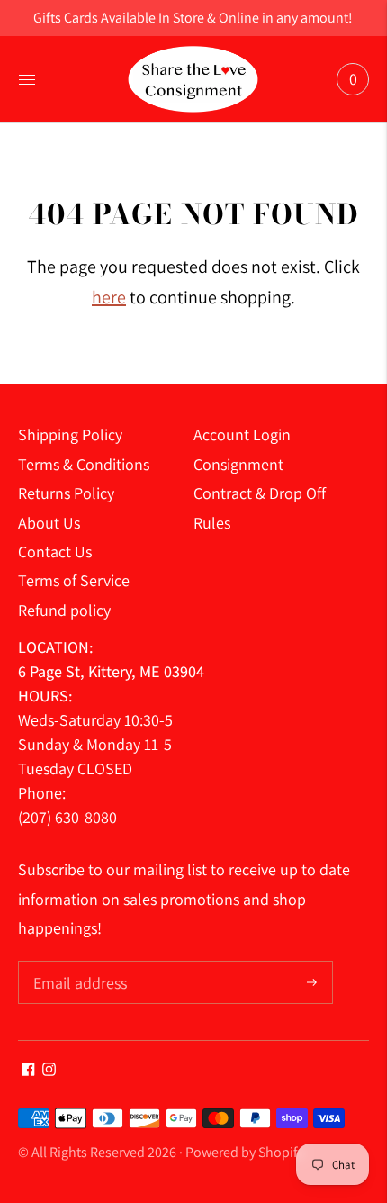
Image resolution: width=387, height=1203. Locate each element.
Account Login (242, 434)
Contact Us (55, 551)
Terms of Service (74, 580)
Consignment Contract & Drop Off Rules (260, 493)
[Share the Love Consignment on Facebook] (28, 1070)
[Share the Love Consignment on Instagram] (49, 1070)
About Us (49, 522)
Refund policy (64, 610)
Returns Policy (66, 493)
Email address (78, 963)
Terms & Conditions (83, 464)
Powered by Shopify (244, 1152)
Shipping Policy (70, 434)
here (109, 297)
